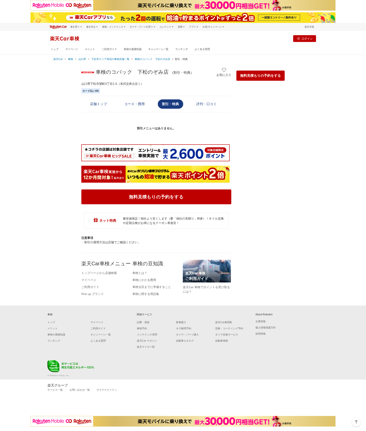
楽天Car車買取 (223, 322)
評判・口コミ (206, 104)
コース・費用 (134, 104)
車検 (70, 59)
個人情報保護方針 (265, 327)
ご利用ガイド (109, 49)
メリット (90, 49)
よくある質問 (202, 49)
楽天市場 (309, 26)
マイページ (71, 49)
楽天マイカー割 (146, 346)
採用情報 (260, 333)
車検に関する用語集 (145, 294)
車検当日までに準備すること (151, 287)
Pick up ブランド (92, 294)
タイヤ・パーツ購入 (187, 334)
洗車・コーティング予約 (229, 328)
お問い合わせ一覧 (79, 389)
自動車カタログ (185, 340)
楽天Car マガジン (147, 340)
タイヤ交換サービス (226, 334)
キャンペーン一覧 (158, 49)
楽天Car (58, 59)
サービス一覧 (55, 389)
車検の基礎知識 (132, 49)
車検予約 (142, 328)
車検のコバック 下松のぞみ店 (152, 59)
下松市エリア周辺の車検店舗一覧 (110, 59)
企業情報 (260, 321)
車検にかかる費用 (144, 280)
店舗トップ (98, 104)
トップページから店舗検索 (99, 273)
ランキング (181, 49)
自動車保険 (221, 340)
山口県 (82, 59)
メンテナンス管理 (147, 334)
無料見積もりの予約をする (260, 75)
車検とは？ (139, 273)
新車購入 (181, 322)
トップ (54, 49)
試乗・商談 (143, 322)
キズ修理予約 (183, 328)
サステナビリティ (107, 389)
